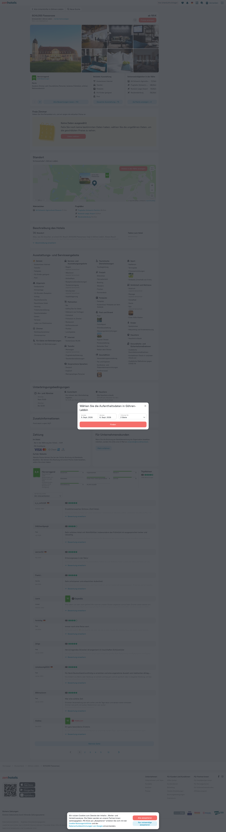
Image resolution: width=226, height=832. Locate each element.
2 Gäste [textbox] (123, 417)
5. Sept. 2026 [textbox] (87, 417)
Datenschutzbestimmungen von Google (86, 826)
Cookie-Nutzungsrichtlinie (80, 823)
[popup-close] (145, 406)
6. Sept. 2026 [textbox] (105, 417)
